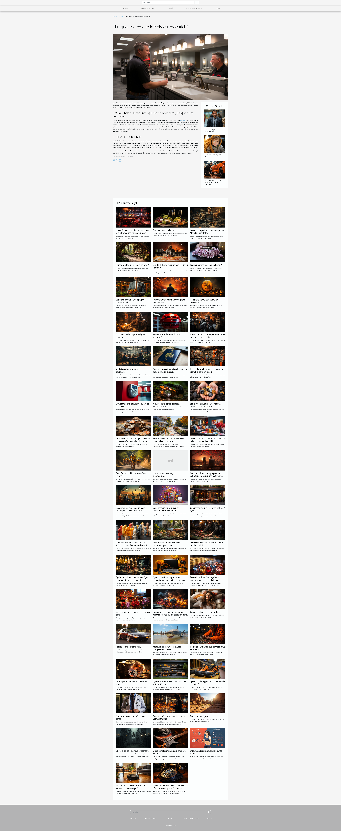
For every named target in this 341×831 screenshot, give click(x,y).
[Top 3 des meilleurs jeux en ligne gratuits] (133, 322)
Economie (124, 8)
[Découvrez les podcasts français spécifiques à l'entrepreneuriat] (133, 495)
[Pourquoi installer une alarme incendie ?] (170, 322)
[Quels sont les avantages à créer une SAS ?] (170, 738)
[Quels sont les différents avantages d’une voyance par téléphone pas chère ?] (170, 773)
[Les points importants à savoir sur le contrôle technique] (214, 170)
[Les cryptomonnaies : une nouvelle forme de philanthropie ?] (207, 391)
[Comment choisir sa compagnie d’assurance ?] (133, 287)
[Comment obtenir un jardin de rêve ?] (133, 252)
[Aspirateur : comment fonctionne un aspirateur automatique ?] (133, 773)
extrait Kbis (183, 120)
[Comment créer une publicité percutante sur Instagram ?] (170, 495)
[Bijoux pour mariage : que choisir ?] (207, 252)
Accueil (115, 17)
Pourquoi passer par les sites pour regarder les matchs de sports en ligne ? (170, 615)
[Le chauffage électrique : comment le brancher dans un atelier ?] (207, 356)
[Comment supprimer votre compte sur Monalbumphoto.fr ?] (207, 217)
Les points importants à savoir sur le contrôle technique (212, 182)
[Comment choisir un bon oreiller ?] (207, 599)
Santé (170, 8)
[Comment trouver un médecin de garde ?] (133, 703)
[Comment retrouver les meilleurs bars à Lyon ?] (207, 495)
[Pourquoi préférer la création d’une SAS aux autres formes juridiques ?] (133, 530)
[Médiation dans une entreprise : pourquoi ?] (133, 356)
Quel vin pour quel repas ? (165, 230)
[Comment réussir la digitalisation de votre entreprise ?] (170, 703)
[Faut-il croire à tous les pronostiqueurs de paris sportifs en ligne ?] (207, 322)
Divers (218, 8)
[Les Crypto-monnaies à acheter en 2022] (133, 669)
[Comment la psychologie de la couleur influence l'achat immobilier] (207, 426)
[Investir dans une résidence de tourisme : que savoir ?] (170, 530)
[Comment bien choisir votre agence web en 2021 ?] (170, 287)
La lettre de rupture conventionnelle (211, 130)
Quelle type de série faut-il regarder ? (132, 751)
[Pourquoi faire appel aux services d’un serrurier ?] (207, 634)
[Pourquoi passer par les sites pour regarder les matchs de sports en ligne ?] (170, 599)
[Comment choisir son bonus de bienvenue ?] (207, 287)
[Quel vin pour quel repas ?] (170, 217)
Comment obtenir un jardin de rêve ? (132, 265)
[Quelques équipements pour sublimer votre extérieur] (170, 669)
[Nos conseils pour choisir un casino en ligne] (133, 599)
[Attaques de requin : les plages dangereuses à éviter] (170, 634)
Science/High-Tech (194, 8)
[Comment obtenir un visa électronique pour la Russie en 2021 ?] (170, 356)
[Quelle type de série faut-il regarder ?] (133, 738)
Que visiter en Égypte (199, 716)
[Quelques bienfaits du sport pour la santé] (207, 738)
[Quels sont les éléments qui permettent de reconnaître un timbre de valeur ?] (133, 426)
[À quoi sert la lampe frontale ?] (170, 391)
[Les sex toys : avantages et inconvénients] (170, 460)
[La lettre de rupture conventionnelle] (214, 118)
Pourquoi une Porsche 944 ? (128, 647)
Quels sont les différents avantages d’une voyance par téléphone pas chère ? (168, 788)
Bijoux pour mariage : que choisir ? (206, 265)
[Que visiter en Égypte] (207, 703)
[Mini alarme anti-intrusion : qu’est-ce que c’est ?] (133, 391)
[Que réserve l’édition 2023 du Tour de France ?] (133, 460)
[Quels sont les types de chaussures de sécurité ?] (207, 669)
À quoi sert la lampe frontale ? (166, 404)
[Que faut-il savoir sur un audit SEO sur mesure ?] (170, 252)
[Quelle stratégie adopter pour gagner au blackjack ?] (207, 530)
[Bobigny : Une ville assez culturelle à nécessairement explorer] (170, 426)
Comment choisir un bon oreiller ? (205, 612)
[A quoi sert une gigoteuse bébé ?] (214, 144)
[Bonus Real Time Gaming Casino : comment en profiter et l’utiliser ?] (207, 565)
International (147, 8)
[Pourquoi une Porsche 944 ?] (133, 634)
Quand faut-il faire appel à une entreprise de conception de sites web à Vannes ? (170, 580)
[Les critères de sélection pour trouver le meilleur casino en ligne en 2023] (133, 217)
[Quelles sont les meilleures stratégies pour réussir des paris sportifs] (133, 565)
